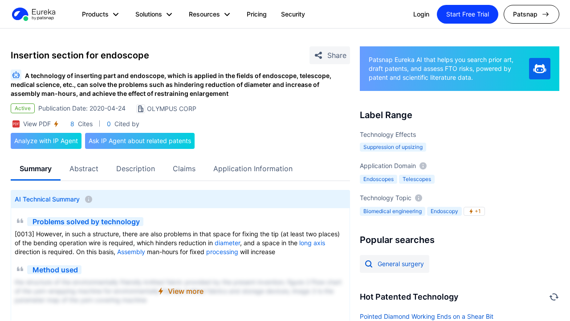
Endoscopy (444, 211)
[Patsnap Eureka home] (33, 14)
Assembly (131, 251)
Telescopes (417, 179)
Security (293, 14)
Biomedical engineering (392, 211)
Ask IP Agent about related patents (140, 140)
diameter (227, 243)
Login (421, 14)
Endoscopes (378, 179)
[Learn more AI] (539, 68)
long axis (312, 243)
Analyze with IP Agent (46, 140)
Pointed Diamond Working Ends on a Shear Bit (426, 316)
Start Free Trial (467, 14)
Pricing (257, 14)
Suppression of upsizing (393, 147)
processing (222, 251)
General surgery (401, 264)
